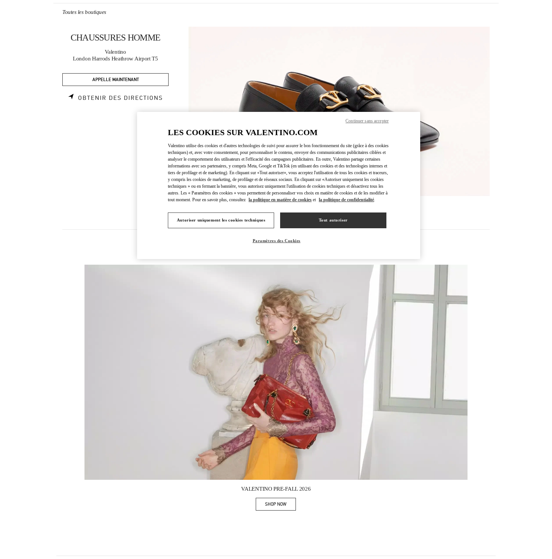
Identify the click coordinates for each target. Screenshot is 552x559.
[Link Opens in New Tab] (276, 372)
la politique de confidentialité (346, 199)
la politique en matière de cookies (280, 199)
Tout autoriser (333, 220)
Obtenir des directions (120, 98)
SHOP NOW (280, 505)
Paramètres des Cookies (277, 240)
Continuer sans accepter (367, 121)
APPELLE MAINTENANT (115, 80)
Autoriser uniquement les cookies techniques (221, 220)
